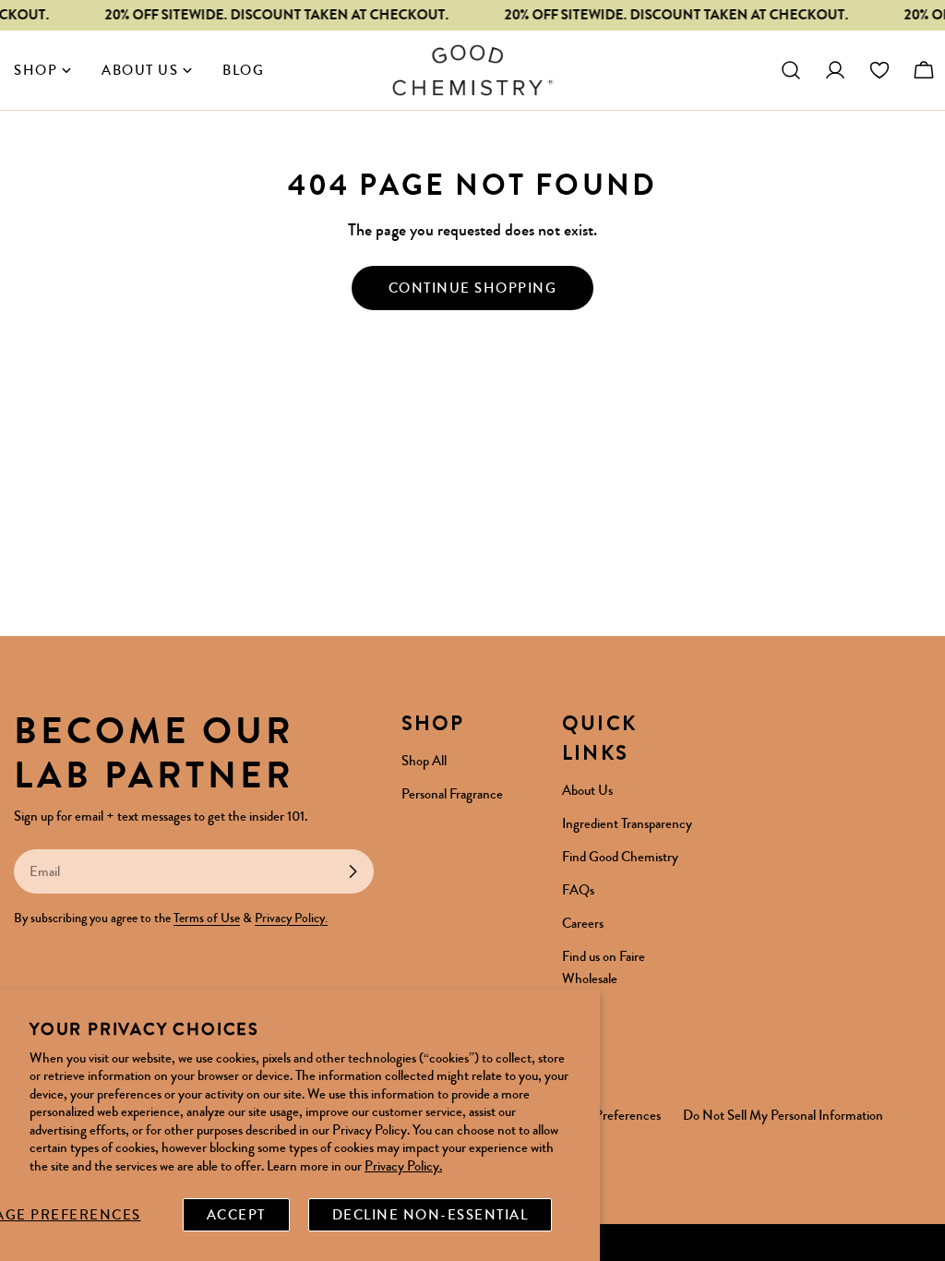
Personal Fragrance (452, 794)
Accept (236, 1215)
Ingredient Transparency (627, 823)
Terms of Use (206, 918)
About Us (587, 790)
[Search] (790, 70)
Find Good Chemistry (620, 857)
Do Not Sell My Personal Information (783, 1115)
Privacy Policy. (403, 1166)
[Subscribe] (352, 871)
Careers (583, 923)
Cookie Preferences (607, 1115)
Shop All (424, 761)
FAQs (578, 890)
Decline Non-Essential (430, 1215)
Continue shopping (473, 288)
